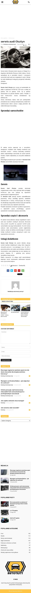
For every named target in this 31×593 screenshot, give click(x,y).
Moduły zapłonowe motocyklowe (9, 552)
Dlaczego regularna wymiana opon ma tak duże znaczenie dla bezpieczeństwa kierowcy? (15, 372)
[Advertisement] (15, 20)
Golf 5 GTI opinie (14, 518)
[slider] (5, 265)
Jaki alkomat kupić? (15, 312)
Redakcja (3, 402)
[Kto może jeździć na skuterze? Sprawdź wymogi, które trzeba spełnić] (5, 504)
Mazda (2, 536)
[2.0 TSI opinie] (5, 512)
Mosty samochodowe (6, 538)
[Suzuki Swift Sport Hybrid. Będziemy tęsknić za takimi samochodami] (25, 308)
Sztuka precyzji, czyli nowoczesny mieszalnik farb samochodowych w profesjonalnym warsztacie (12, 391)
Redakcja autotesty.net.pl (9, 44)
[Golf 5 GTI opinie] (5, 520)
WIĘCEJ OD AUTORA (7, 301)
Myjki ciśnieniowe (5, 540)
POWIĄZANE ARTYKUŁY (8, 299)
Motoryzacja (4, 547)
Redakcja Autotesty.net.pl (7, 376)
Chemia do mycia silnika (7, 550)
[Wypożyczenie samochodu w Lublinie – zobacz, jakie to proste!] (5, 308)
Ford (2, 533)
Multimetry (3, 545)
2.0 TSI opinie (14, 510)
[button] (29, 2)
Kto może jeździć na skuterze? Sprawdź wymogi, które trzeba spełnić (18, 504)
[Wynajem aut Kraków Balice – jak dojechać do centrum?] (5, 480)
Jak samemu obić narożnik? (10, 408)
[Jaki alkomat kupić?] (15, 308)
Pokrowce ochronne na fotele (8, 543)
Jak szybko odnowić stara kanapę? (12, 400)
